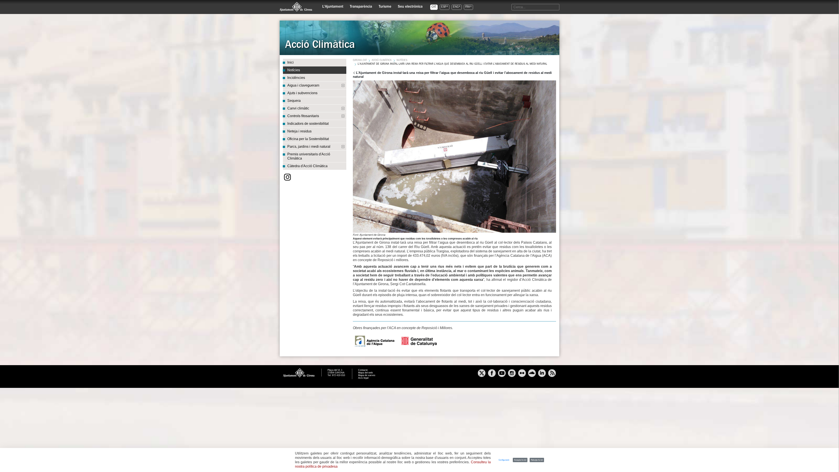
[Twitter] (482, 373)
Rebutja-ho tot (537, 459)
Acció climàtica (382, 60)
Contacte (363, 370)
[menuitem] (332, 5)
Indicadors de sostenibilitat (308, 123)
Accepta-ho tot (520, 459)
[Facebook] (492, 373)
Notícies (293, 70)
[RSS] (552, 373)
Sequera (294, 100)
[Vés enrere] (354, 73)
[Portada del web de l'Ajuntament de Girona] (296, 7)
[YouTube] (502, 373)
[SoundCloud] (532, 373)
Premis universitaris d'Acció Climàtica (308, 156)
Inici (290, 62)
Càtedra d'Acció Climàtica (307, 166)
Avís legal (363, 378)
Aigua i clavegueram (303, 85)
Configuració (504, 459)
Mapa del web (365, 372)
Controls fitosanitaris (303, 116)
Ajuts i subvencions (302, 93)
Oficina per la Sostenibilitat (308, 139)
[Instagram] (287, 177)
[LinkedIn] (542, 373)
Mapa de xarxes (366, 375)
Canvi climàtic (298, 108)
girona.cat (360, 60)
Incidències (296, 78)
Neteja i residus (299, 131)
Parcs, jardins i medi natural (308, 146)
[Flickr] (522, 373)
